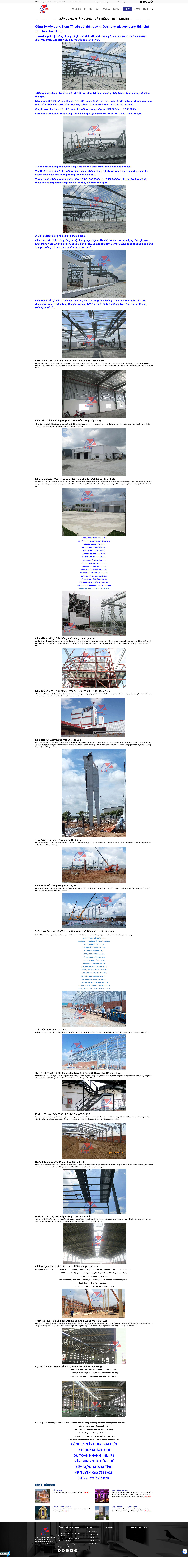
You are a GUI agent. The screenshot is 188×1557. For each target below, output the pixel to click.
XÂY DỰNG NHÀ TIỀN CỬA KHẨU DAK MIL (94, 989)
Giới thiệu (88, 9)
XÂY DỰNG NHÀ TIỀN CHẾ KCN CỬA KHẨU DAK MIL (94, 589)
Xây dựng (117, 9)
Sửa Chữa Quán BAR (120, 1490)
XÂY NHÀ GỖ (57, 1490)
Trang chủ (76, 9)
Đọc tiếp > (86, 1492)
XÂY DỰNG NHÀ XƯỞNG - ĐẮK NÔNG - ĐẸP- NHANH (94, 19)
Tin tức (136, 9)
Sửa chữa (106, 9)
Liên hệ (145, 9)
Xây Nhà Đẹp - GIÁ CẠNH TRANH (125, 1507)
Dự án (97, 9)
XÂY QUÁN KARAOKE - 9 (62, 1507)
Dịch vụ (127, 9)
